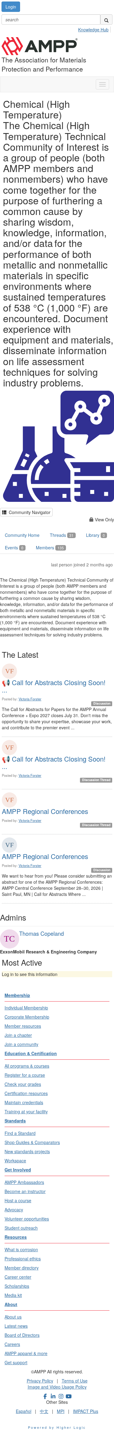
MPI (60, 1411)
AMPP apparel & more (26, 1353)
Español (23, 1411)
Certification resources (26, 1093)
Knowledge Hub (93, 29)
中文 (44, 1411)
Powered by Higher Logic (57, 1427)
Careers (12, 1344)
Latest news (16, 1326)
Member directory (22, 1268)
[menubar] (95, 29)
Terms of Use (75, 1381)
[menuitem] (95, 29)
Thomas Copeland (41, 933)
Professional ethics (23, 1259)
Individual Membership (26, 1008)
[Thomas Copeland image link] (9, 939)
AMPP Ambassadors (24, 1182)
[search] (106, 19)
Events (14, 547)
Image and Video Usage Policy (57, 1387)
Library (95, 535)
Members (50, 547)
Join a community (21, 1044)
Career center (18, 1277)
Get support (16, 1362)
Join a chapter (18, 1035)
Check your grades (23, 1084)
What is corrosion (21, 1249)
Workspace (15, 1160)
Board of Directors (22, 1335)
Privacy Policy (40, 1381)
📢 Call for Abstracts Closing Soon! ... (53, 686)
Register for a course (25, 1075)
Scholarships (17, 1286)
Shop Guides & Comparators (32, 1142)
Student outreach (21, 1228)
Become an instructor (25, 1191)
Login (10, 7)
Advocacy (14, 1209)
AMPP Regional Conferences (45, 811)
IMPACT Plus (85, 1411)
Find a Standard (20, 1133)
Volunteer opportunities (27, 1219)
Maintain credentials (24, 1102)
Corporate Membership (27, 1017)
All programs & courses (27, 1066)
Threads (62, 535)
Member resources (23, 1026)
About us (13, 1317)
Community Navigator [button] (28, 512)
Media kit (13, 1295)
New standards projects (27, 1151)
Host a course (18, 1200)
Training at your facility (26, 1111)
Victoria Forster (30, 698)
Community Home (22, 535)
